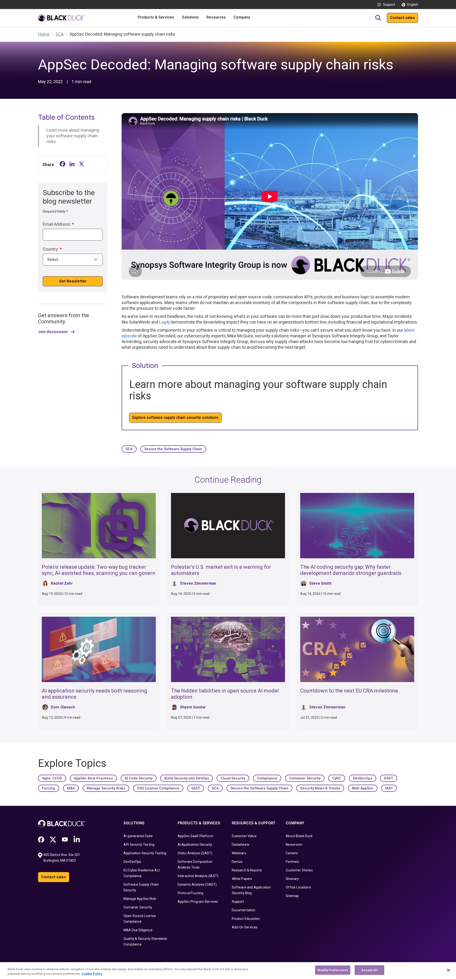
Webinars (239, 853)
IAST (389, 788)
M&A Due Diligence (138, 930)
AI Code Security (138, 778)
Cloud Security (233, 778)
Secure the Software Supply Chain (173, 449)
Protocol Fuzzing (191, 893)
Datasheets (241, 844)
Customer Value (244, 836)
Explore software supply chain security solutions (175, 417)
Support (389, 4)
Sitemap (292, 896)
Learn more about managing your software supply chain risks (73, 136)
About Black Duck (299, 836)
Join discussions (53, 332)
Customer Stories (299, 870)
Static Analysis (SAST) (195, 853)
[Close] (448, 970)
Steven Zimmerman (198, 583)
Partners (292, 862)
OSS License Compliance (158, 788)
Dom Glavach (63, 707)
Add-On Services (244, 927)
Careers (292, 853)
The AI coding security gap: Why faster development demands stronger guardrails (350, 570)
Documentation (244, 910)
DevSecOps (362, 778)
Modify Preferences (333, 970)
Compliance (267, 778)
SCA (129, 449)
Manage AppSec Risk (140, 899)
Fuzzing (48, 788)
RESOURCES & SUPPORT (254, 823)
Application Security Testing (145, 853)
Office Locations (298, 887)
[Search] (378, 18)
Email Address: (58, 224)
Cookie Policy (92, 974)
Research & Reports (247, 870)
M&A (71, 788)
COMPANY (295, 823)
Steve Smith (320, 583)
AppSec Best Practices (93, 778)
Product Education (246, 919)
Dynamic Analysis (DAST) (197, 884)
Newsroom (294, 844)
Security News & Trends (320, 788)
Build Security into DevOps (186, 778)
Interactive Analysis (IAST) (198, 876)
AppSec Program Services (198, 901)
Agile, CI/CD (52, 778)
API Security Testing (139, 844)
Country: (52, 249)
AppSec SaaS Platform (195, 836)
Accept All (369, 970)
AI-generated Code (138, 836)
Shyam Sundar (193, 707)
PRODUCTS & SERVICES (199, 823)
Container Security (304, 778)
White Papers (242, 879)
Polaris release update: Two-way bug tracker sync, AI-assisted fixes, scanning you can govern (98, 570)
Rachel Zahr (62, 583)
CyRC (336, 778)
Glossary (292, 879)
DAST (388, 778)
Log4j (164, 322)
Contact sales (402, 17)
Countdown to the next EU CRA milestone (349, 691)
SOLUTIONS (134, 823)
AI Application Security (195, 844)
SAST (195, 788)
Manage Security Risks (106, 788)
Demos (237, 862)
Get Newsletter (72, 281)
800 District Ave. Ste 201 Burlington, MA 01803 (62, 857)
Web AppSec (362, 788)
